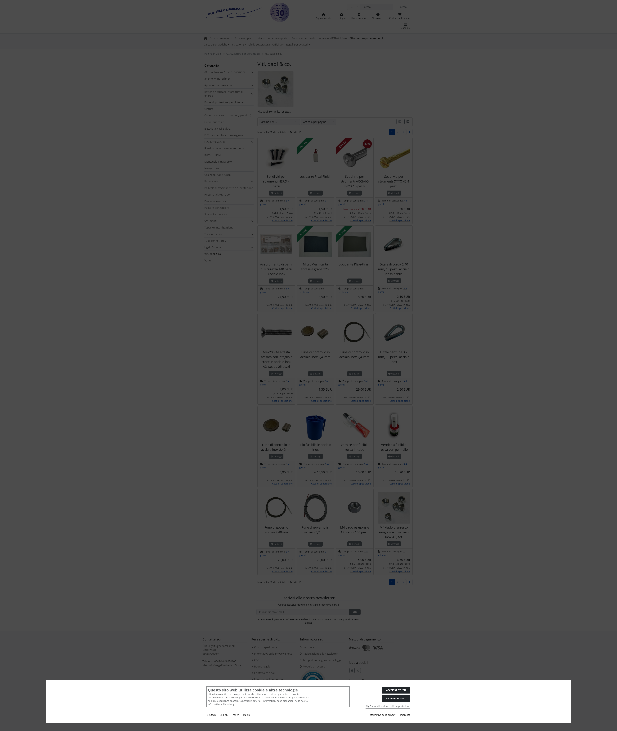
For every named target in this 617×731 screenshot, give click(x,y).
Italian (246, 714)
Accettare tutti (396, 690)
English (224, 714)
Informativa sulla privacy (382, 714)
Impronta (405, 714)
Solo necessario (396, 698)
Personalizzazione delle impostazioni (389, 706)
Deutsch (211, 714)
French (235, 714)
